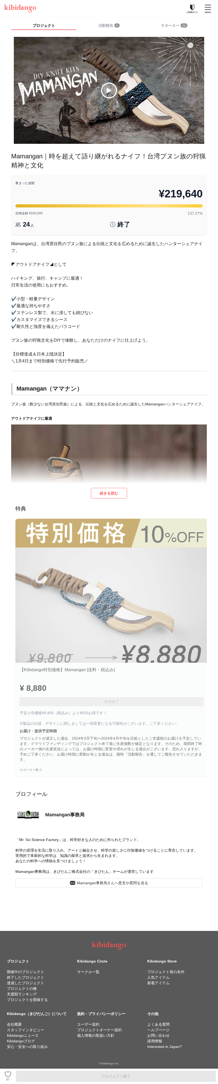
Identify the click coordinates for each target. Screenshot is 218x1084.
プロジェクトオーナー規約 (99, 1030)
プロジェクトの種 (22, 988)
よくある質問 (158, 1024)
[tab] (108, 25)
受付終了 (111, 702)
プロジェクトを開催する (27, 1000)
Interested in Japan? (164, 1046)
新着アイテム (158, 983)
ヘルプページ (158, 1030)
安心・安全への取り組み (27, 1046)
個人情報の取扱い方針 (95, 1035)
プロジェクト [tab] (44, 25)
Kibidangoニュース (23, 1035)
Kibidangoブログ (21, 1041)
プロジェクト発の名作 (166, 972)
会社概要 (14, 1024)
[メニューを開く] (208, 8)
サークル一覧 (88, 972)
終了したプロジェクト (25, 977)
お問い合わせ (158, 1035)
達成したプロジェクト (25, 983)
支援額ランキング (22, 994)
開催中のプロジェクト (25, 972)
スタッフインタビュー (25, 1030)
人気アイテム (158, 977)
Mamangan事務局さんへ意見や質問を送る (112, 883)
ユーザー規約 (88, 1024)
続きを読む (109, 493)
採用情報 (154, 1041)
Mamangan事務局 (65, 814)
